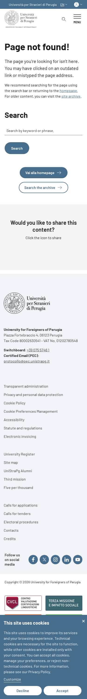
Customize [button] (12, 679)
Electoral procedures (21, 522)
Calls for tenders (17, 513)
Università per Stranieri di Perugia (33, 5)
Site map (11, 462)
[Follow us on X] (44, 559)
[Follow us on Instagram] (55, 559)
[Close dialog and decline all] (83, 618)
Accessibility (14, 419)
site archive (71, 96)
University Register (19, 454)
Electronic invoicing (20, 436)
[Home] (22, 19)
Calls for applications (21, 505)
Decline (22, 690)
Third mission (15, 479)
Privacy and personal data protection (33, 394)
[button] (64, 4)
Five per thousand (18, 487)
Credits (10, 538)
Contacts (11, 530)
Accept (62, 690)
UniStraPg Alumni (18, 470)
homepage (68, 90)
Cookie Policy (14, 403)
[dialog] (43, 657)
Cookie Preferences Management (31, 411)
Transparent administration (26, 386)
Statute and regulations (23, 428)
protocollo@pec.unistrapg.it (27, 361)
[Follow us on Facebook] (33, 559)
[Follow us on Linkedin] (66, 559)
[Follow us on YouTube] (77, 559)
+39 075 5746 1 (38, 350)
